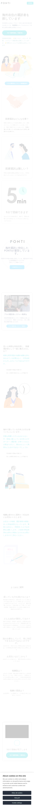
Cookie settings (17, 803)
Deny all (17, 798)
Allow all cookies (17, 793)
